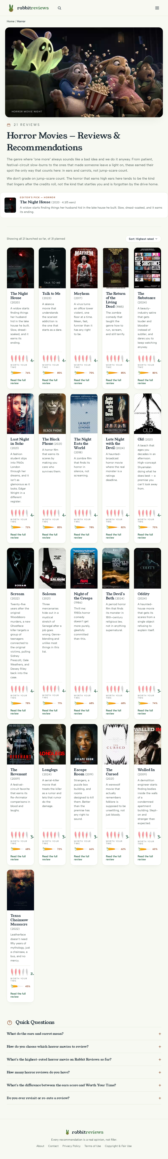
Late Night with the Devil (115, 443)
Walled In (146, 769)
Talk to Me (51, 293)
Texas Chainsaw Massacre (19, 920)
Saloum (49, 593)
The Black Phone (51, 441)
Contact (53, 1146)
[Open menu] (157, 8)
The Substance (147, 295)
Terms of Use (92, 1146)
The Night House (19, 295)
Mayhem (81, 293)
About (40, 1146)
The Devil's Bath (115, 596)
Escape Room (80, 772)
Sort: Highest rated (141, 238)
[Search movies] (59, 8)
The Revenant (18, 772)
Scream (17, 593)
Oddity (144, 593)
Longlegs (50, 769)
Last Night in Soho (19, 441)
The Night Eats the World (82, 443)
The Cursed (112, 772)
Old (141, 439)
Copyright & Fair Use (118, 1146)
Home (11, 21)
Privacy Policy (71, 1146)
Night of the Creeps (83, 596)
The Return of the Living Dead (116, 300)
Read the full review (18, 382)
